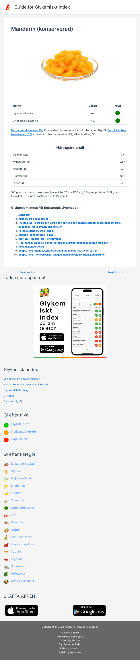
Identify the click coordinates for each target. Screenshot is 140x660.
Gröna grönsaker (22, 507)
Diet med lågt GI (13, 401)
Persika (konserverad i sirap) (36, 230)
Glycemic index (70, 632)
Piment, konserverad (31, 246)
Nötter (15, 529)
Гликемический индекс (70, 636)
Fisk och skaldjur (22, 544)
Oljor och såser (21, 537)
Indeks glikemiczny (70, 652)
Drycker (16, 471)
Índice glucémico (70, 648)
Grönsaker (18, 573)
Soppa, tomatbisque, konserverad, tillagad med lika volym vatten (58, 250)
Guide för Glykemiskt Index (42, 7)
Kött (14, 515)
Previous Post (26, 272)
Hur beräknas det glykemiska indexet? (26, 384)
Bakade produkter (23, 463)
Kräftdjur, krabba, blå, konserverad (39, 238)
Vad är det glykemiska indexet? (22, 378)
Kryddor (16, 559)
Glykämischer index (70, 644)
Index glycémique (70, 640)
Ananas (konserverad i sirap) (36, 234)
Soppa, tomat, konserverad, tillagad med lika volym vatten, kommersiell (61, 254)
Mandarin (24, 214)
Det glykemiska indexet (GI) (27, 130)
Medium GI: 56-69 (23, 431)
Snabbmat (18, 485)
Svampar (17, 522)
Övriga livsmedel (22, 581)
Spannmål (17, 500)
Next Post (116, 272)
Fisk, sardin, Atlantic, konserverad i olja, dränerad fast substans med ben (63, 242)
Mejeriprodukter (22, 478)
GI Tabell (9, 395)
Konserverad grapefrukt (33, 218)
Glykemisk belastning (16, 390)
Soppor (16, 551)
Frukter (16, 493)
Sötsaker (17, 566)
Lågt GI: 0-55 (20, 424)
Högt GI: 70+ (20, 439)
